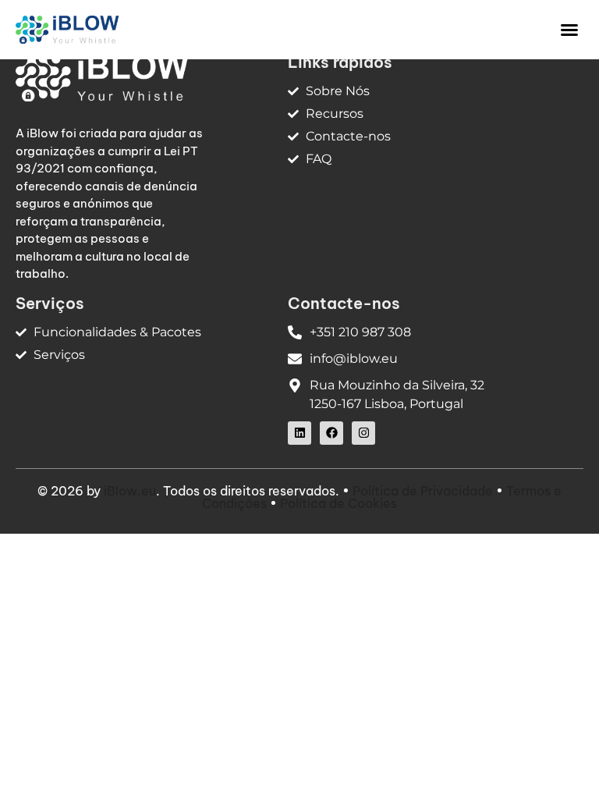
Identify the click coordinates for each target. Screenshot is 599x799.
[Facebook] (331, 433)
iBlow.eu (130, 491)
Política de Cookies (338, 503)
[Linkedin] (299, 433)
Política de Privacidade (423, 491)
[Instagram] (363, 433)
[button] (569, 30)
